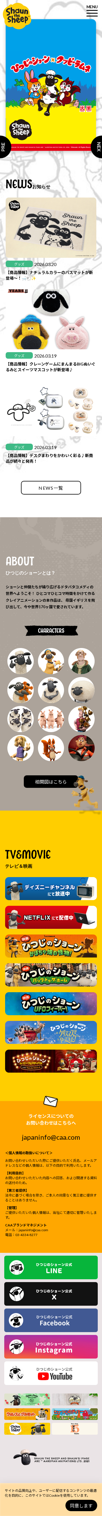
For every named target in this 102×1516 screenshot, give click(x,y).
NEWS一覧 (51, 488)
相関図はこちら (51, 781)
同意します (81, 1505)
